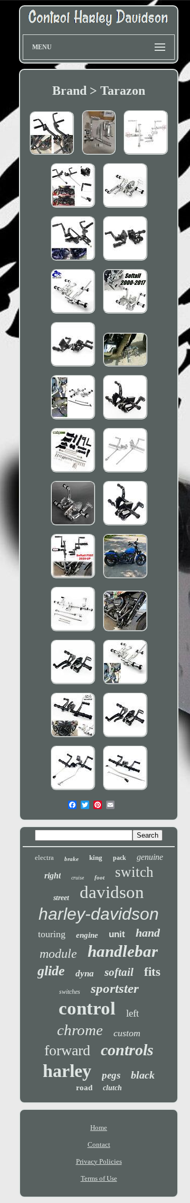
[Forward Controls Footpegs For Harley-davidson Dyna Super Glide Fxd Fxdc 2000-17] (125, 791)
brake (71, 859)
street (61, 898)
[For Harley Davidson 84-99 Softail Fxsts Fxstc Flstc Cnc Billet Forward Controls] (125, 526)
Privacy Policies (99, 1161)
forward (67, 1050)
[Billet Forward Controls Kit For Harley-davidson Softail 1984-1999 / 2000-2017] (73, 685)
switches (69, 991)
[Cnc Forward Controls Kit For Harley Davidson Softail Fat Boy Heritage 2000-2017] (73, 367)
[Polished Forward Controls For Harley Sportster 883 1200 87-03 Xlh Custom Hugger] (73, 632)
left (132, 1013)
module (58, 953)
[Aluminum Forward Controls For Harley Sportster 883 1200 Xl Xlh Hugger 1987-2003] (73, 473)
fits (152, 971)
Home (98, 1128)
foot (99, 877)
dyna (84, 973)
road (84, 1087)
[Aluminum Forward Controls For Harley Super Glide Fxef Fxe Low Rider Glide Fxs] (125, 208)
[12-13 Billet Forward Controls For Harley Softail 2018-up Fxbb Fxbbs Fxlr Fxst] (125, 579)
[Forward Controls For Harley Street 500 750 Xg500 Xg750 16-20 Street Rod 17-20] (51, 155)
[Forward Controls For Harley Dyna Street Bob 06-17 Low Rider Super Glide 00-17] (73, 738)
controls (127, 1049)
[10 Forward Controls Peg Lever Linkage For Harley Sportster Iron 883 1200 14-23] (73, 208)
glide (51, 970)
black (143, 1075)
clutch (112, 1088)
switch (134, 872)
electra (44, 857)
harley (67, 1071)
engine (87, 935)
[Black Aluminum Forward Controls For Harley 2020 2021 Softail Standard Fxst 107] (125, 632)
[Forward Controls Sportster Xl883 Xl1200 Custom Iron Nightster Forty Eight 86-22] (125, 473)
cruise (77, 878)
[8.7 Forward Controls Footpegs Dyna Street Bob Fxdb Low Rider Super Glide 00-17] (125, 685)
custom (126, 1033)
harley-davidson (99, 913)
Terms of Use (99, 1178)
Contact (99, 1144)
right (52, 875)
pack (119, 857)
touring (51, 934)
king (95, 857)
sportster (115, 988)
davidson (112, 892)
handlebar (123, 951)
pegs (111, 1075)
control (87, 1008)
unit (117, 934)
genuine (150, 856)
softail (119, 972)
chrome (80, 1029)
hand (148, 932)
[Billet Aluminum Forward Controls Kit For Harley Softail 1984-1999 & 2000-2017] (125, 261)
